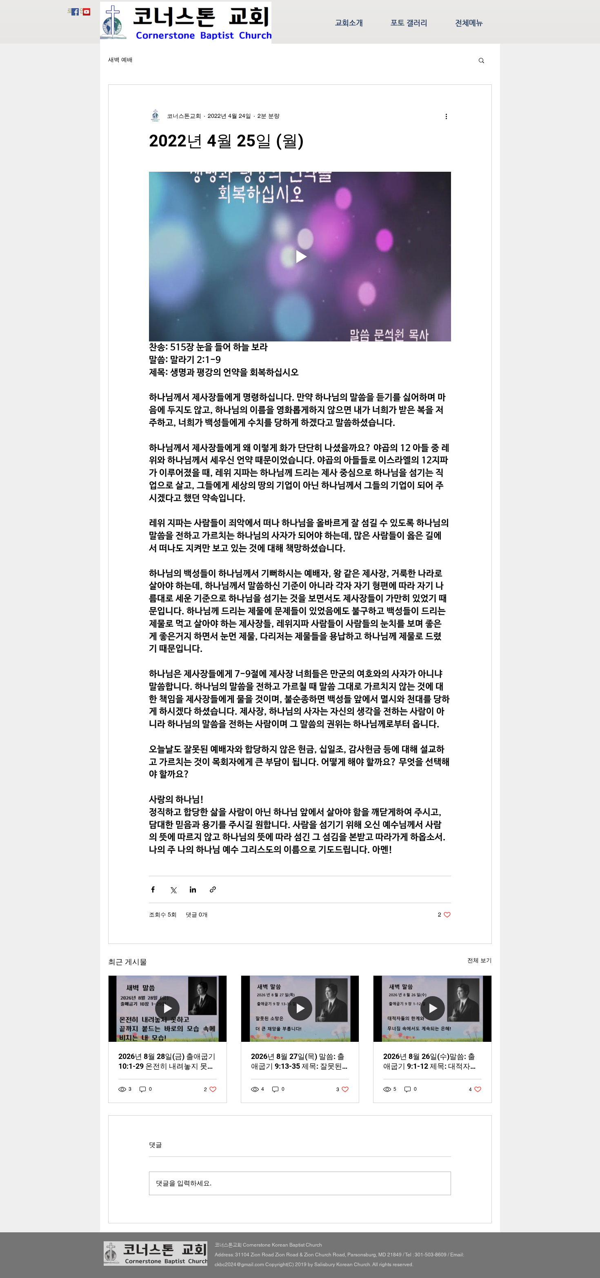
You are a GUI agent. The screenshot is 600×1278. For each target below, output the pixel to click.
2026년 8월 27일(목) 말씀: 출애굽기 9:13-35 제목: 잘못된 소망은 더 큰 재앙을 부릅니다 (298, 1061)
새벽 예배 (120, 59)
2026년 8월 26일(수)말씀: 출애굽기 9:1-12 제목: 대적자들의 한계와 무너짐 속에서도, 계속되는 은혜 (431, 1061)
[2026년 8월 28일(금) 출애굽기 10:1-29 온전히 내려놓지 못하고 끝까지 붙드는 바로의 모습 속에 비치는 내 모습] (168, 1009)
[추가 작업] (446, 116)
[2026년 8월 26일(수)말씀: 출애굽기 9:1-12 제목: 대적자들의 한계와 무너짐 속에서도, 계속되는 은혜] (432, 1009)
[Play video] (300, 256)
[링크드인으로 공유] (193, 889)
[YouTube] (86, 12)
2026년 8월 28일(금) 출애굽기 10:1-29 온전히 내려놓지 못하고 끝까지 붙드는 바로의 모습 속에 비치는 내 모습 (167, 1061)
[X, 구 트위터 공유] (173, 889)
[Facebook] (75, 12)
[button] (481, 60)
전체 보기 (479, 960)
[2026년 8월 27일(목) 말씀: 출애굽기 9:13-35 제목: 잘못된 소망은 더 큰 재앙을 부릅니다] (300, 1009)
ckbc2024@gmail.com (239, 1264)
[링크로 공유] (213, 889)
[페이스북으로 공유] (153, 889)
